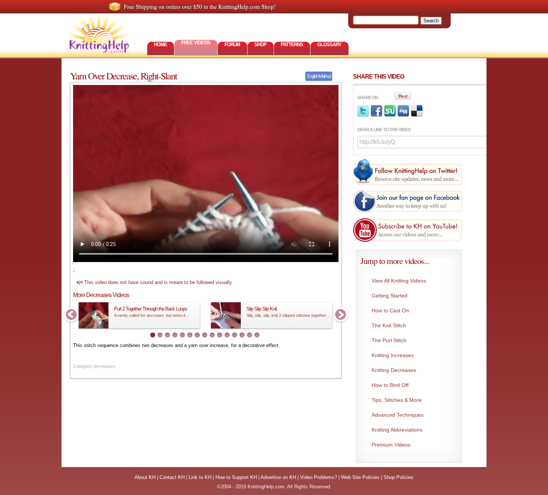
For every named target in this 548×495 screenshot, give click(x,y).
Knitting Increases (393, 355)
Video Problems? (318, 477)
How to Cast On (390, 310)
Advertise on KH (278, 477)
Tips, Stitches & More (397, 400)
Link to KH (200, 477)
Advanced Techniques (397, 415)
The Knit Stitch (389, 325)
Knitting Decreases (394, 370)
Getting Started (389, 296)
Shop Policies (398, 477)
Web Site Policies (360, 477)
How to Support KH (236, 477)
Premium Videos (391, 445)
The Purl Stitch (389, 340)
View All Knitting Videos (399, 281)
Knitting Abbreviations (397, 430)
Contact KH (172, 477)
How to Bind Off (390, 385)
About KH (145, 477)
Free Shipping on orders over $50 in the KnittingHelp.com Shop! (199, 6)
